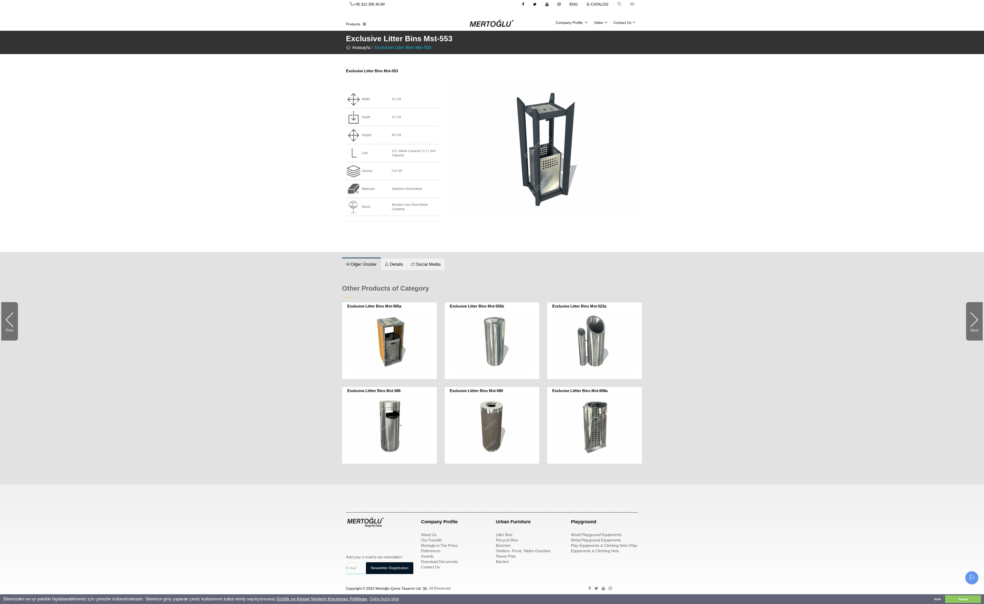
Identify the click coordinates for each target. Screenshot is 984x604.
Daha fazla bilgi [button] (384, 599)
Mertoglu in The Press (439, 545)
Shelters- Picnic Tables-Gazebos (523, 551)
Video (598, 23)
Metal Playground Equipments (596, 540)
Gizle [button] (937, 599)
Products (353, 24)
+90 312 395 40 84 (369, 4)
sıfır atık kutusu (510, 495)
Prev (12, 334)
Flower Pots (506, 556)
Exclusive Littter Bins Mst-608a (580, 390)
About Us (429, 535)
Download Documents (439, 561)
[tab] (361, 264)
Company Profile (570, 23)
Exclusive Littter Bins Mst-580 (476, 390)
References (430, 551)
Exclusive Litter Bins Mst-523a (579, 306)
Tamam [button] (963, 599)
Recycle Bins (507, 540)
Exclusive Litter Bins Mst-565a (374, 306)
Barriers (502, 561)
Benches (503, 545)
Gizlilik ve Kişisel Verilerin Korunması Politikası (321, 599)
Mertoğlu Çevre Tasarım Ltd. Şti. (401, 588)
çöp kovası (430, 495)
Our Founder (431, 540)
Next (972, 334)
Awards (427, 556)
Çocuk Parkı (357, 495)
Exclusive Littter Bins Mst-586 (374, 390)
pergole (578, 495)
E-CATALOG (598, 4)
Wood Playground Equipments (596, 535)
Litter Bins (504, 535)
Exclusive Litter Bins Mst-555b (477, 306)
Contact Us (622, 23)
